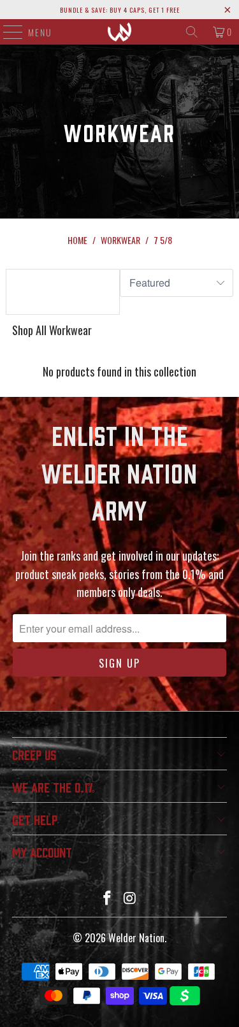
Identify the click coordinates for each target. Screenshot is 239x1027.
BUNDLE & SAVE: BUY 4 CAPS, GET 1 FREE (120, 10)
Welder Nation (136, 937)
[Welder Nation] (120, 32)
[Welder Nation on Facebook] (107, 898)
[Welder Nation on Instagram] (130, 898)
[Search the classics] (192, 32)
